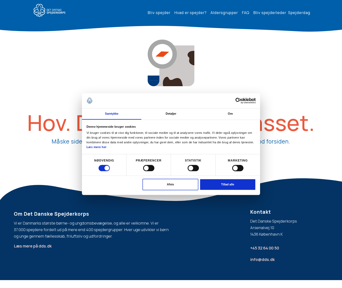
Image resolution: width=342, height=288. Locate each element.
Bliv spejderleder (269, 12)
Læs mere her (96, 147)
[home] (49, 10)
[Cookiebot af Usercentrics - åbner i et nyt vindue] (238, 101)
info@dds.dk (262, 259)
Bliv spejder (159, 12)
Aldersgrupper (224, 12)
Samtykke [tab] (112, 113)
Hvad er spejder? (190, 12)
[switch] (148, 168)
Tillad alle (227, 184)
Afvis (170, 184)
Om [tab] (230, 113)
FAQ (245, 12)
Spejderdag (299, 12)
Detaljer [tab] (171, 113)
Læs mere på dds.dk (33, 246)
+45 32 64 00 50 (264, 248)
